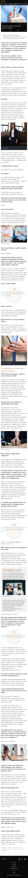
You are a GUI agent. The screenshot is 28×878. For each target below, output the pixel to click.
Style (6, 4)
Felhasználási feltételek (14, 868)
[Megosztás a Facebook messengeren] (10, 30)
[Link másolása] (25, 30)
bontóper (3, 850)
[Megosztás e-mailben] (17, 30)
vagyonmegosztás (6, 849)
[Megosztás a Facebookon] (3, 30)
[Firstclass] (3, 1)
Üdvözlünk (14, 864)
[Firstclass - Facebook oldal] (19, 859)
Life (1, 4)
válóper (3, 847)
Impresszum (14, 862)
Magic (10, 4)
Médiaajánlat (14, 866)
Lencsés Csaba (21, 23)
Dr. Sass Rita (10, 46)
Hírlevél (15, 4)
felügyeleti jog (17, 847)
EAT (14, 870)
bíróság (22, 849)
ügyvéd (9, 847)
